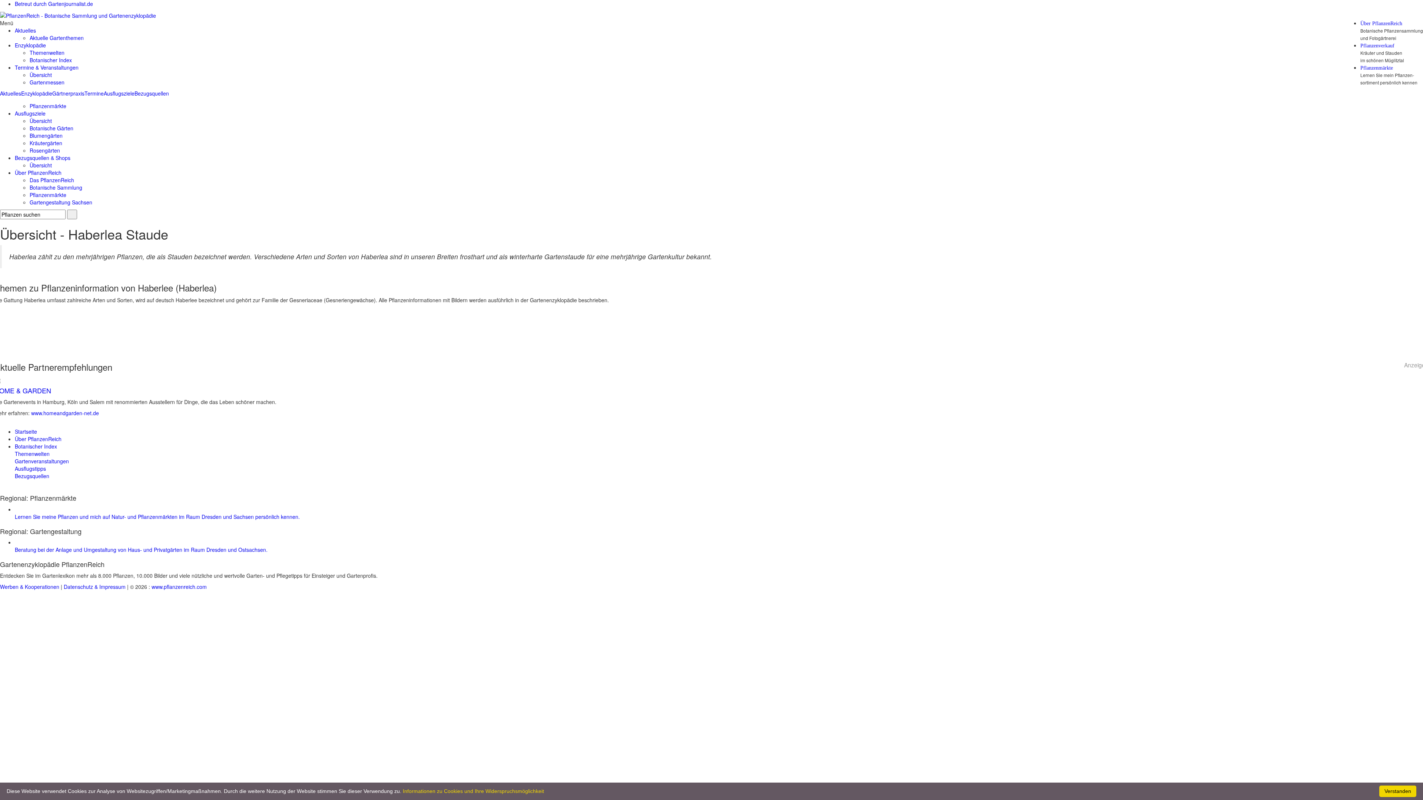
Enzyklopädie (36, 93)
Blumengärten (46, 135)
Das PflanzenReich (52, 180)
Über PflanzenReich (1381, 23)
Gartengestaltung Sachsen (61, 202)
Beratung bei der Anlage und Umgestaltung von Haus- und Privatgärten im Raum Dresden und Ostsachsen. (141, 549)
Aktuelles (10, 93)
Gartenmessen (47, 82)
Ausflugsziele (119, 93)
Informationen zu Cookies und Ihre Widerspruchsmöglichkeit (473, 791)
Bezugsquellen (152, 93)
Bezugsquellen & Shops (42, 157)
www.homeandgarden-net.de (65, 413)
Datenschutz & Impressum (95, 586)
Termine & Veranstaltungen (47, 67)
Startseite (26, 431)
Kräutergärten (46, 143)
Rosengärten (45, 150)
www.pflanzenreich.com (179, 586)
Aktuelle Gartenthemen (57, 37)
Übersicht (41, 75)
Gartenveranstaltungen (42, 461)
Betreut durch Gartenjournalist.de (54, 3)
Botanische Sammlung (56, 187)
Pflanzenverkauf (1377, 46)
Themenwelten (47, 52)
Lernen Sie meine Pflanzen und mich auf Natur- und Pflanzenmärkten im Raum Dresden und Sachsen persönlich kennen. (157, 516)
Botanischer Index (51, 60)
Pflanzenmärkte (1376, 68)
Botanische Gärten (51, 128)
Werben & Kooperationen (29, 586)
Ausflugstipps (30, 468)
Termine (94, 93)
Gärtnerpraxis (68, 93)
